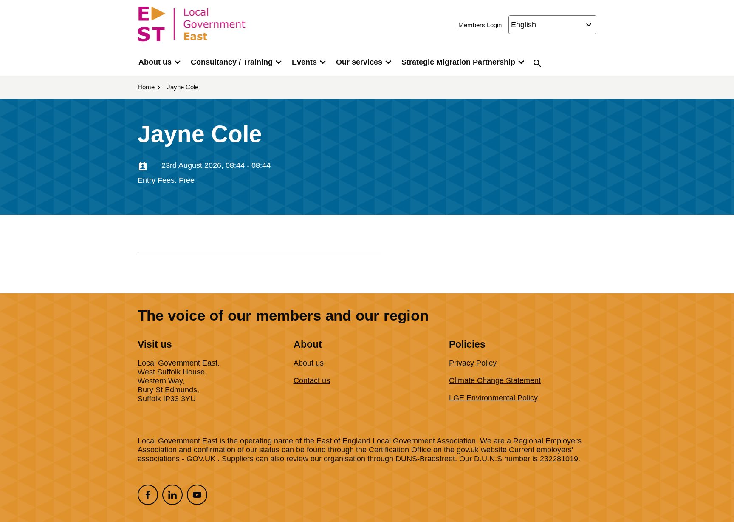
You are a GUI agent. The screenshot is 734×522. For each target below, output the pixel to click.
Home (146, 87)
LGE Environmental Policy (493, 398)
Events (304, 62)
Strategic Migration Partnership (458, 62)
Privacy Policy (473, 363)
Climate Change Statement (495, 380)
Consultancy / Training (232, 62)
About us (155, 62)
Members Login (480, 24)
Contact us (312, 380)
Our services (359, 62)
